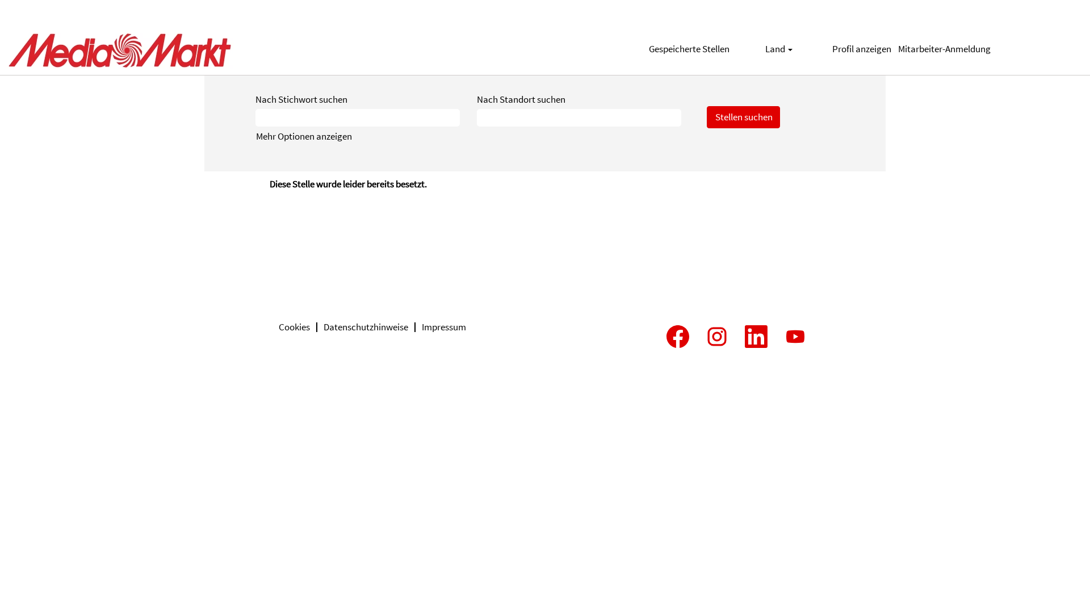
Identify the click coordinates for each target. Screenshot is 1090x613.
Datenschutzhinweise (366, 327)
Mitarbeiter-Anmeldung (944, 49)
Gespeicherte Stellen (689, 49)
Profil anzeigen (861, 49)
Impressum (444, 327)
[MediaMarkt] (120, 48)
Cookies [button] (294, 327)
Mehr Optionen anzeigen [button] (304, 136)
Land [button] (776, 49)
